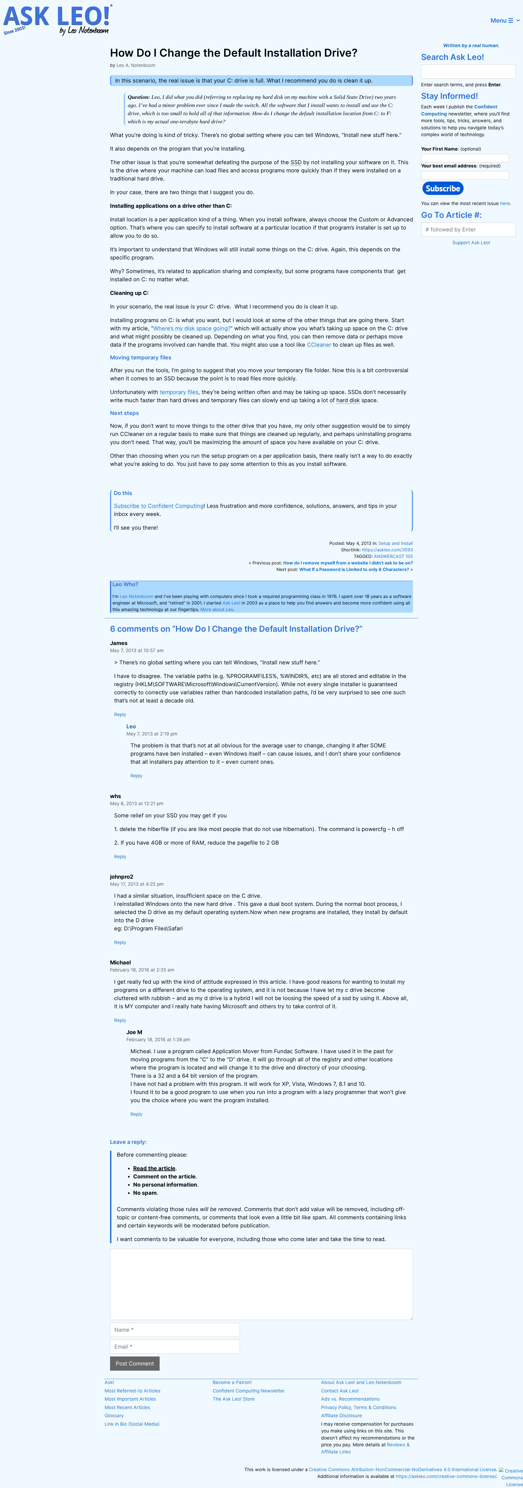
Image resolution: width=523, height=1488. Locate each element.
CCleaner (319, 344)
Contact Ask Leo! (340, 1391)
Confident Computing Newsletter (249, 1391)
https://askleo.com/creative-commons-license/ (446, 1476)
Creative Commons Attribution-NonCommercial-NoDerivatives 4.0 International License (402, 1469)
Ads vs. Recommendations (350, 1399)
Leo (131, 726)
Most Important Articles (130, 1399)
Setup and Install (396, 543)
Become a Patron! (232, 1382)
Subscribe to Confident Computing (158, 506)
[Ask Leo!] (61, 20)
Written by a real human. (471, 45)
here (505, 203)
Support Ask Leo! (471, 242)
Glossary (114, 1415)
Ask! (109, 1382)
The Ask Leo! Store (234, 1399)
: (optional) (451, 149)
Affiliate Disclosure (341, 1415)
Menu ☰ (502, 20)
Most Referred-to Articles (132, 1391)
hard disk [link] (348, 400)
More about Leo (216, 609)
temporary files (178, 392)
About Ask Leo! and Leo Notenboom (361, 1382)
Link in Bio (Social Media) (132, 1424)
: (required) (461, 166)
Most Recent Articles (127, 1407)
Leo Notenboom (136, 596)
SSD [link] (296, 162)
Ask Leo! (231, 603)
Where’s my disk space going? (191, 328)
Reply (120, 714)
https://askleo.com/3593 (387, 549)
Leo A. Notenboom (136, 65)
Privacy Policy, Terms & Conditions (358, 1407)
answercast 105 (393, 556)
